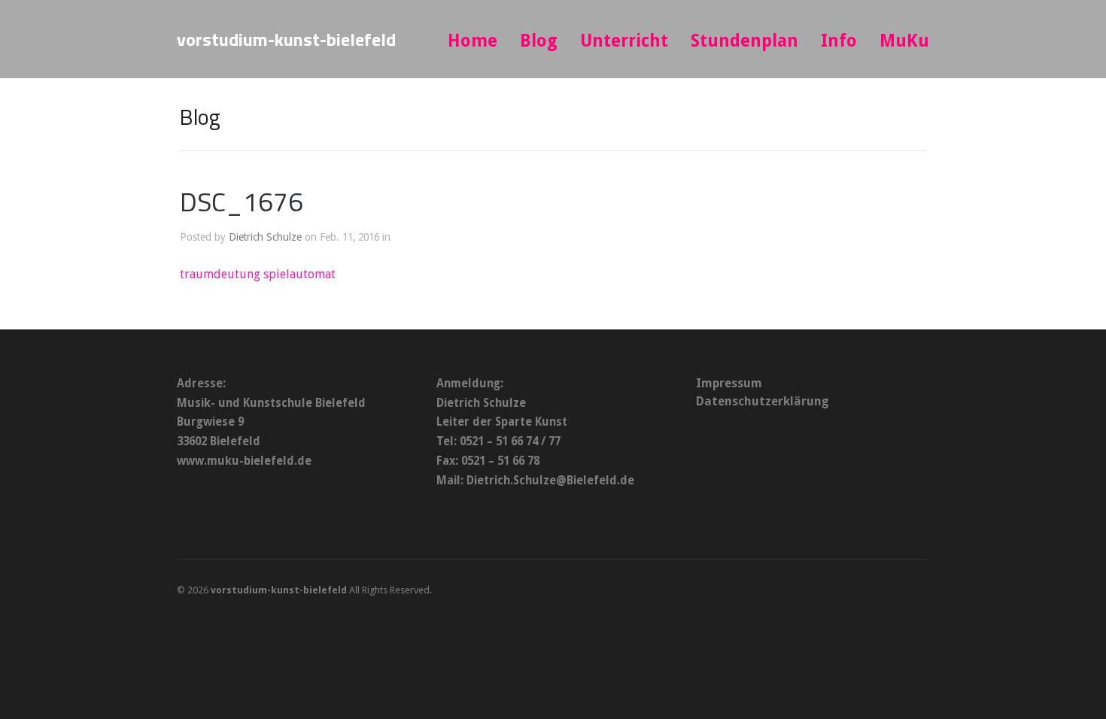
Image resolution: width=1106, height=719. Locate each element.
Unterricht (624, 41)
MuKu (904, 41)
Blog (539, 41)
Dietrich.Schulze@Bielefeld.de (550, 480)
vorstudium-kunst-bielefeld (286, 39)
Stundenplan (744, 41)
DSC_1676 (241, 201)
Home (472, 41)
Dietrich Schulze (265, 237)
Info (839, 41)
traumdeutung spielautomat (258, 274)
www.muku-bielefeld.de (244, 461)
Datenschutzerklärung (762, 401)
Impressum (729, 383)
